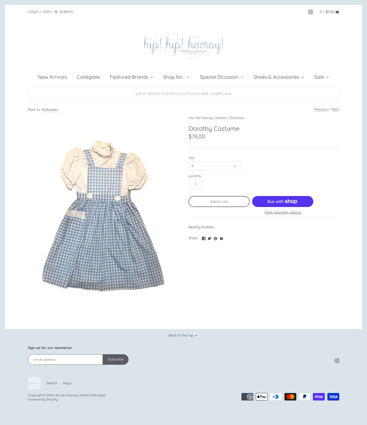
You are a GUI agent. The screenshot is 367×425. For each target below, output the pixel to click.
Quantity (194, 176)
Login (33, 12)
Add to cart (219, 201)
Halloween (50, 109)
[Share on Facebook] (203, 237)
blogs (67, 383)
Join (46, 12)
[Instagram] (310, 11)
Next (335, 109)
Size (191, 158)
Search (51, 383)
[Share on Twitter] (209, 237)
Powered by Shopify (42, 399)
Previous (321, 109)
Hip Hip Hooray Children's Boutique (216, 118)
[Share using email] (221, 237)
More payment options (283, 212)
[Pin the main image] (215, 237)
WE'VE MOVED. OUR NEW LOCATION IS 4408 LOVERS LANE (184, 94)
